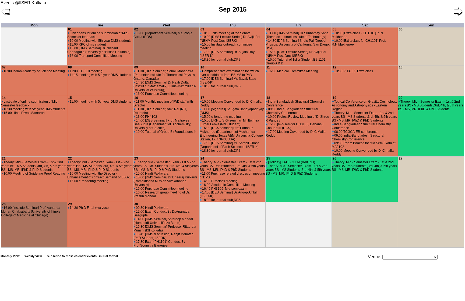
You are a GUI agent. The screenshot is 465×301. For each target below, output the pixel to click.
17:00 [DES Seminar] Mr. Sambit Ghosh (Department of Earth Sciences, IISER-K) (229, 145)
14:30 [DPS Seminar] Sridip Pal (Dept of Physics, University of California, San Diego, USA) (298, 44)
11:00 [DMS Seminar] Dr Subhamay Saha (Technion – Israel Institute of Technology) (297, 35)
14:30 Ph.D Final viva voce (89, 208)
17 (202, 98)
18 (268, 98)
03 (202, 29)
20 (401, 98)
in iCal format (108, 256)
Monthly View (10, 256)
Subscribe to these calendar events (82, 256)
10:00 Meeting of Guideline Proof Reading (34, 173)
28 (4, 204)
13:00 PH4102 (146, 117)
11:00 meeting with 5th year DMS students (100, 101)
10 (202, 67)
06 (401, 29)
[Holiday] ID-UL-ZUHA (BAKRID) (291, 162)
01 (70, 29)
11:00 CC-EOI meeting (86, 71)
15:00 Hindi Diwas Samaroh (24, 113)
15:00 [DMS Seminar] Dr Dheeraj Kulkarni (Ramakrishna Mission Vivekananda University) (165, 181)
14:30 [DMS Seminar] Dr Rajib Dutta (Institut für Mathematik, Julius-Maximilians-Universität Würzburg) (164, 86)
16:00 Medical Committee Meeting (293, 71)
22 (70, 158)
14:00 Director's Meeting (220, 181)
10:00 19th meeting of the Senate (226, 33)
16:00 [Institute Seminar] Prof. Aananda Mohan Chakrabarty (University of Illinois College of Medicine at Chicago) (30, 211)
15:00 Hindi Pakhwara (152, 173)
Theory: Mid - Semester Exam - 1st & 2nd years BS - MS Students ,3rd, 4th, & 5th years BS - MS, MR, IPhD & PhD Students (364, 116)
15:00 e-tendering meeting (221, 117)
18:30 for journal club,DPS (221, 59)
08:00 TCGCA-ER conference (356, 132)
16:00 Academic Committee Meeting (228, 185)
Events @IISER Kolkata (23, 3)
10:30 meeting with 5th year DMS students (34, 109)
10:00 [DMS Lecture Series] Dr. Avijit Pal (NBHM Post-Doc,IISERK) (230, 39)
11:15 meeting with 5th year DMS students (100, 75)
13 (401, 67)
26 (334, 158)
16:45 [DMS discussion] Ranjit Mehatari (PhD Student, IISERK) (163, 236)
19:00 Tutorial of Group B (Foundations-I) (166, 132)
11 (268, 67)
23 (136, 158)
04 (268, 29)
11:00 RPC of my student (88, 44)
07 (4, 67)
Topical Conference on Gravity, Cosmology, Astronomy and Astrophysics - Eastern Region (364, 105)
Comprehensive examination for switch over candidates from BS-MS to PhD (229, 73)
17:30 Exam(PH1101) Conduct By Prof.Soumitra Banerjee (159, 243)
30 (136, 204)
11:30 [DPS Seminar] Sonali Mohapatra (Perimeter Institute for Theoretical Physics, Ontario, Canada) (164, 75)
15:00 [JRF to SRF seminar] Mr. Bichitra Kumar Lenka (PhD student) (229, 122)
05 (334, 29)
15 (70, 98)
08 (70, 67)
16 (136, 98)
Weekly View (33, 256)
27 (401, 158)
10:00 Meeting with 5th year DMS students (100, 41)
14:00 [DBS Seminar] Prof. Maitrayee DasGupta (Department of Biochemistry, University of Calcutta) (162, 124)
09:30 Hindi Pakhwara (152, 208)
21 (4, 158)
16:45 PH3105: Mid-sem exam (224, 189)
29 (70, 204)
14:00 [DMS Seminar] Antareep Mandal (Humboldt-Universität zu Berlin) (163, 221)
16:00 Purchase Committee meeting (162, 94)
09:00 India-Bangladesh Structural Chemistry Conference (292, 111)
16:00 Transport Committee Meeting (96, 56)
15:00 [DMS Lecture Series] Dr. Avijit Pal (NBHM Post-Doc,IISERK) (296, 54)
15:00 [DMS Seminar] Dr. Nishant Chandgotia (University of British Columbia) (99, 50)
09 (136, 67)
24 (202, 158)
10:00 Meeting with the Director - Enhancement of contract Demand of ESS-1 (99, 175)
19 (334, 98)
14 (4, 98)
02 (136, 29)
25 (268, 158)
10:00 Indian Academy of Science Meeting (34, 71)
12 (334, 67)
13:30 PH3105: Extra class (353, 71)
